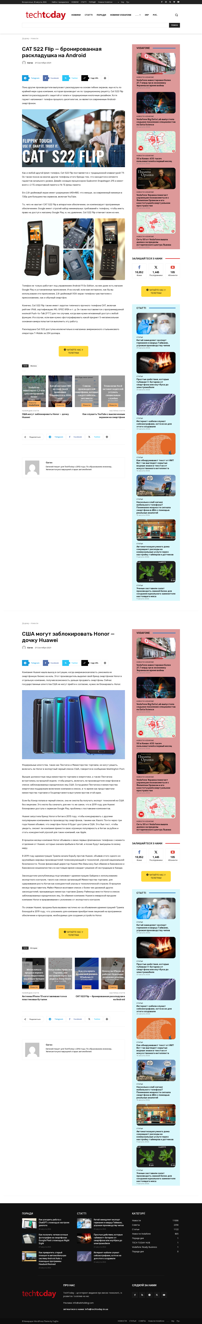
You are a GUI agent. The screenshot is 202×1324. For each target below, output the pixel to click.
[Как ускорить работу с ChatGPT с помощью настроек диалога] (29, 1223)
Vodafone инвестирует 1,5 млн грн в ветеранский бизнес (34, 392)
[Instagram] (166, 2)
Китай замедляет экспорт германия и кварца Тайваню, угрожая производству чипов (153, 343)
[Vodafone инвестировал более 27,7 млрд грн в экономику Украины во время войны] (156, 63)
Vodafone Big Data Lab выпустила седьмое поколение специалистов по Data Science (156, 122)
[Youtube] (178, 2)
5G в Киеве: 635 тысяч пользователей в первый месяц (154, 160)
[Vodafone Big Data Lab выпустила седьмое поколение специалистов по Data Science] (156, 102)
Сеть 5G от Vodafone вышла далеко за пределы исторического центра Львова (153, 242)
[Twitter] (170, 2)
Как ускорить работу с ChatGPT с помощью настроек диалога (54, 1222)
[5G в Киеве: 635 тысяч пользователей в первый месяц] (156, 142)
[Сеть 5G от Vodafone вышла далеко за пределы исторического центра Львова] (156, 223)
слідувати (156, 266)
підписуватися (173, 266)
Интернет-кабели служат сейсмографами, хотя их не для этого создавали (154, 424)
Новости (34, 38)
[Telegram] (149, 1295)
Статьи (139, 337)
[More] (105, 78)
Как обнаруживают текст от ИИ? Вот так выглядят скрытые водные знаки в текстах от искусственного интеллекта (155, 464)
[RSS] (142, 1295)
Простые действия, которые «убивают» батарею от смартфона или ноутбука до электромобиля (152, 383)
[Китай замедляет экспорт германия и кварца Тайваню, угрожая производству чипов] (156, 323)
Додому (25, 38)
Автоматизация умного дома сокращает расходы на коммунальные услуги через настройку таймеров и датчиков (154, 550)
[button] (176, 14)
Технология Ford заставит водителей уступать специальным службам (113, 391)
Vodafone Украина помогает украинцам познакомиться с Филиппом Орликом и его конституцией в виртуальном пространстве (153, 200)
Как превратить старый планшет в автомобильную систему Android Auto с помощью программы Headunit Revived (52, 1258)
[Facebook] (162, 2)
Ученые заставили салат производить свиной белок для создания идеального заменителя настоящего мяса (155, 592)
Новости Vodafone (34, 403)
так (139, 266)
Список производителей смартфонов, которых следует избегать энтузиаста (86, 391)
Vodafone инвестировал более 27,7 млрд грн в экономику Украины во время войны (153, 83)
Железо (33, 366)
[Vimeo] (174, 2)
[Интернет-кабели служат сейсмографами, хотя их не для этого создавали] (156, 404)
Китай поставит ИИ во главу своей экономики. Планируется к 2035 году (60, 391)
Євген (30, 63)
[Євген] (24, 63)
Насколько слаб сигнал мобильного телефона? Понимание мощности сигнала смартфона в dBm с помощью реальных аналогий (153, 507)
